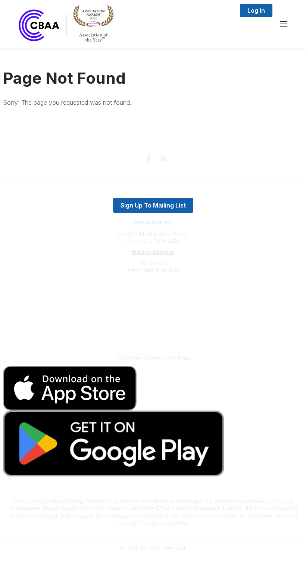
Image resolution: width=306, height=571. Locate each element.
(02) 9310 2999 (153, 292)
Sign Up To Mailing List (153, 205)
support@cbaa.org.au (153, 300)
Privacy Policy (153, 322)
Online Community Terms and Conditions (153, 334)
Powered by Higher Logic (153, 561)
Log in (256, 10)
